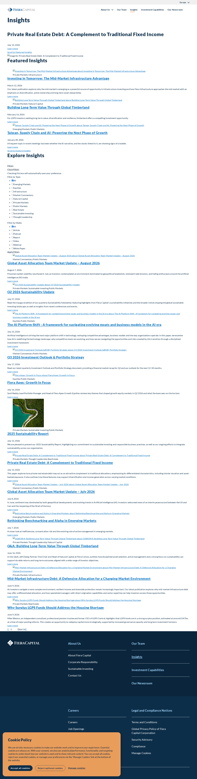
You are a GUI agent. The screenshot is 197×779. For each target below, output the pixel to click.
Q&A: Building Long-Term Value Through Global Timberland (52, 546)
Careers (73, 710)
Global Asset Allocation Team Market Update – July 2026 (51, 492)
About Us (74, 643)
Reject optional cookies (50, 768)
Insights (133, 9)
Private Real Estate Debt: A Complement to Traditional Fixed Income (60, 463)
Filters (10, 166)
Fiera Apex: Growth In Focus (29, 382)
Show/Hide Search (187, 10)
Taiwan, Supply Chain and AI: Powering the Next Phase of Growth (57, 133)
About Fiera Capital (79, 655)
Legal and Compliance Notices (152, 710)
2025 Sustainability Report (28, 434)
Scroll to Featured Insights (19, 52)
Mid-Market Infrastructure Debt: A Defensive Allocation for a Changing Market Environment (78, 578)
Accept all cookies (20, 768)
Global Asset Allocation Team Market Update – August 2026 (53, 263)
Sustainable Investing (80, 668)
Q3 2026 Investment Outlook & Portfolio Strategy (45, 357)
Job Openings (76, 728)
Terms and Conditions (144, 722)
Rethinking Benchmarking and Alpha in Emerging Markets (51, 521)
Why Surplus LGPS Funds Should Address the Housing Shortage (55, 607)
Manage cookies (76, 768)
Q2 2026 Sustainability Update (31, 292)
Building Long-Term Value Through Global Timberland (48, 107)
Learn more (12, 48)
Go (19, 629)
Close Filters (13, 169)
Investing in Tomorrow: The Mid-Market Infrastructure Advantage (58, 78)
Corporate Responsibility (83, 662)
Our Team (122, 9)
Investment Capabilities (152, 9)
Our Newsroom (175, 9)
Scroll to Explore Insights (19, 150)
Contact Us (74, 675)
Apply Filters (13, 252)
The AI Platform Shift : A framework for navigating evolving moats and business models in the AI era (84, 325)
